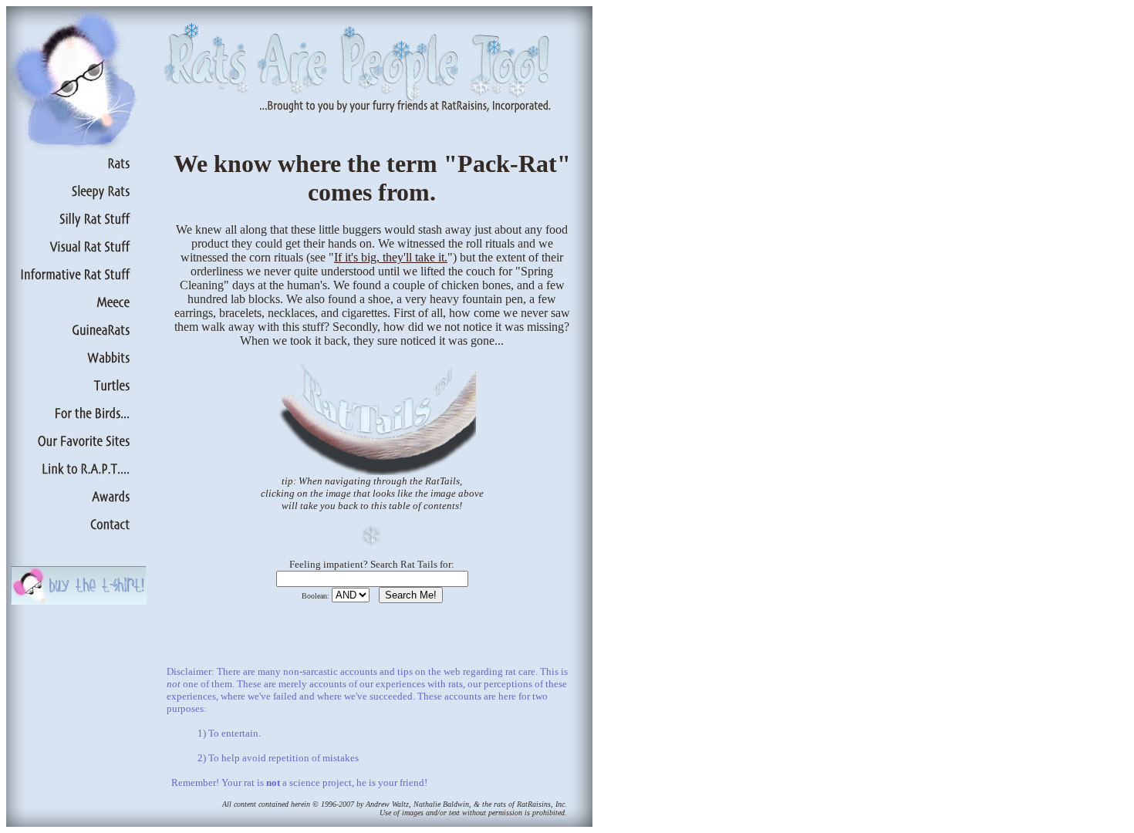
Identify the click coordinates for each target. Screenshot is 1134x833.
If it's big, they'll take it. (390, 257)
